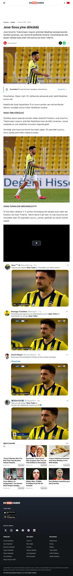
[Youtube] (17, 530)
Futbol (13, 22)
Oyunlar (29, 547)
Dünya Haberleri (8, 553)
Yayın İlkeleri (53, 550)
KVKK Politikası (54, 553)
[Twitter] (5, 530)
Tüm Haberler (7, 556)
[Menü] (4, 3)
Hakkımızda (53, 541)
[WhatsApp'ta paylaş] (64, 43)
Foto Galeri (30, 544)
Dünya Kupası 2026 (9, 559)
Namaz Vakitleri (31, 550)
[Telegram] (28, 530)
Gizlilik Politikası (54, 556)
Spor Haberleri (7, 544)
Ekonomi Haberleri (9, 547)
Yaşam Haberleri (8, 550)
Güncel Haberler (8, 541)
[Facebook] (23, 530)
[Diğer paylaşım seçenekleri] (68, 43)
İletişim (52, 547)
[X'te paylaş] (60, 43)
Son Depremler (31, 553)
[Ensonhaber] (36, 3)
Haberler (6, 22)
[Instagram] (11, 530)
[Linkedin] (34, 530)
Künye (51, 544)
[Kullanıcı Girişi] (64, 3)
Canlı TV (29, 541)
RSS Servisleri (31, 556)
